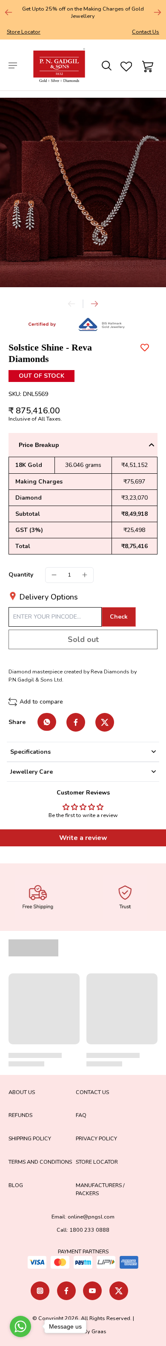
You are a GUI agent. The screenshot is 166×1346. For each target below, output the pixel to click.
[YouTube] (92, 1290)
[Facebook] (66, 1290)
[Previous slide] (71, 303)
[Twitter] (118, 1290)
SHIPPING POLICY (30, 1138)
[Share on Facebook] (75, 722)
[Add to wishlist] (144, 347)
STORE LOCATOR (97, 1161)
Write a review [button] (83, 838)
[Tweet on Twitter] (104, 722)
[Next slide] (157, 12)
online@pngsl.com (91, 1216)
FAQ (81, 1115)
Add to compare (41, 702)
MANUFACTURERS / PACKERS (100, 1189)
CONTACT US (92, 1092)
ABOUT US (22, 1092)
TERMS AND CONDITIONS (40, 1161)
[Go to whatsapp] (20, 1326)
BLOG (16, 1185)
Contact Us (145, 31)
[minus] (54, 575)
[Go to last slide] (8, 12)
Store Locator (23, 31)
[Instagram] (40, 1290)
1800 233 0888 (89, 1229)
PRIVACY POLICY (96, 1138)
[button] (83, 639)
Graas (99, 1331)
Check (119, 617)
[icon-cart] (146, 65)
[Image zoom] (83, 192)
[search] (106, 65)
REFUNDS (20, 1115)
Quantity (21, 575)
